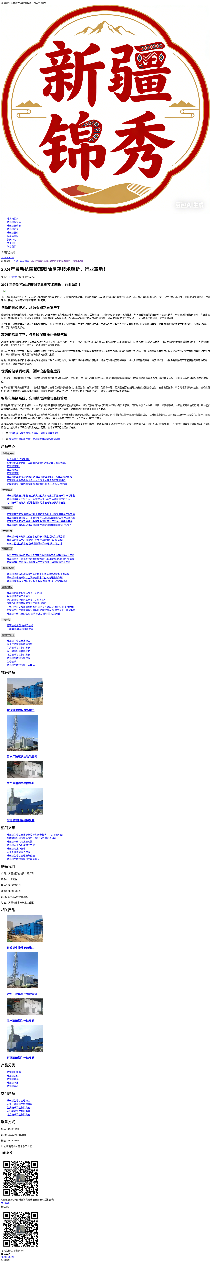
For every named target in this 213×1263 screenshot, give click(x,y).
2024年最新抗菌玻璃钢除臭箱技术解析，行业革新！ (57, 261)
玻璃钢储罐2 (13, 466)
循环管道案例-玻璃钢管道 (20, 625)
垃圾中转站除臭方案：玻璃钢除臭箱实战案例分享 (34, 439)
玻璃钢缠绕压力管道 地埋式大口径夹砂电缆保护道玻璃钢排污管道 (41, 495)
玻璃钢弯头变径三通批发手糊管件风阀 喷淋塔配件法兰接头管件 (39, 521)
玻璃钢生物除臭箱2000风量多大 (23, 859)
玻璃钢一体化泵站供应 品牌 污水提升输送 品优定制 (33, 614)
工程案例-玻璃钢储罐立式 (20, 629)
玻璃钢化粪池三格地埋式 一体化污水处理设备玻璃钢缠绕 (36, 480)
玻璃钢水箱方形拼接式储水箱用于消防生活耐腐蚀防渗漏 (36, 536)
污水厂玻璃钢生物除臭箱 (19, 644)
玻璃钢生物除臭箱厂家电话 (21, 665)
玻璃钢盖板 (7, 549)
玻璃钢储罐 (13, 473)
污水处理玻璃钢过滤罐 (18, 852)
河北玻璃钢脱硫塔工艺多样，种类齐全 (26, 600)
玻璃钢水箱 (7, 531)
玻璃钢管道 (13, 229)
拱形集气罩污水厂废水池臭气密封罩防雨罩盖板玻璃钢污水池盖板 (40, 555)
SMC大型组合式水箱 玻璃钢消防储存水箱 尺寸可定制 (34, 543)
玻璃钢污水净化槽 (16, 848)
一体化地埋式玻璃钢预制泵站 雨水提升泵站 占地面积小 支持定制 (40, 607)
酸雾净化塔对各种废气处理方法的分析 (26, 603)
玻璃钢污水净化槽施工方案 (21, 845)
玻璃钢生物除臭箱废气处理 (21, 855)
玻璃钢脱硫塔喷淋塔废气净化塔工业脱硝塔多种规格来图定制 (38, 574)
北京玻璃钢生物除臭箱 (18, 655)
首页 (15, 261)
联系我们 (11, 246)
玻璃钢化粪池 (14, 225)
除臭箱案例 (13, 236)
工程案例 (6, 619)
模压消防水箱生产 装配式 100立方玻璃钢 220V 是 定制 (35, 540)
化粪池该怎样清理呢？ (18, 459)
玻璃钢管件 (13, 232)
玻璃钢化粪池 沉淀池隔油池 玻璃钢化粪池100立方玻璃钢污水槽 (39, 477)
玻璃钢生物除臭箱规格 (18, 658)
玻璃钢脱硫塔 (8, 568)
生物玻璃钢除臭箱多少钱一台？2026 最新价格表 (31, 838)
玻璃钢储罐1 (13, 470)
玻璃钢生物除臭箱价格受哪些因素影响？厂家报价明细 (35, 835)
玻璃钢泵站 (7, 587)
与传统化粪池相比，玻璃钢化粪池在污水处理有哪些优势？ (37, 463)
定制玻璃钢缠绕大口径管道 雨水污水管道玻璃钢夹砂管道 (36, 502)
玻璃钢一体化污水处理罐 (19, 841)
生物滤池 (11, 661)
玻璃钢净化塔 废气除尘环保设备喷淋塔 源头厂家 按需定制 (37, 581)
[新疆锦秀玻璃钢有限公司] (105, 213)
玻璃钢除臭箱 (14, 222)
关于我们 (11, 243)
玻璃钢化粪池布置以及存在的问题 (24, 593)
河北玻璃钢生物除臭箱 (18, 651)
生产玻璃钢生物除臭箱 (18, 648)
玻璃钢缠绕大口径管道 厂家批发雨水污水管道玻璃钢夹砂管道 (38, 499)
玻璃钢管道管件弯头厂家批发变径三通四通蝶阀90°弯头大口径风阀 (41, 518)
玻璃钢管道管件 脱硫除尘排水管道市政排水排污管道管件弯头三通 (41, 514)
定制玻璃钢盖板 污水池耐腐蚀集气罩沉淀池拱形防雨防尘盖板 (38, 562)
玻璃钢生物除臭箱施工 (18, 641)
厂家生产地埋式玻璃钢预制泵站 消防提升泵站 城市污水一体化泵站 (41, 610)
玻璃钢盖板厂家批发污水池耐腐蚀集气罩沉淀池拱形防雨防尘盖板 (40, 559)
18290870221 (7, 257)
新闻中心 (11, 239)
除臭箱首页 (13, 218)
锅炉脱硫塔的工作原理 (18, 596)
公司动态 (24, 261)
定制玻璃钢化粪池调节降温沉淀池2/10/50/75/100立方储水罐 (37, 484)
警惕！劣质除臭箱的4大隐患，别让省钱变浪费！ (34, 433)
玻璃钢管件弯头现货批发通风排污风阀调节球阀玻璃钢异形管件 (39, 525)
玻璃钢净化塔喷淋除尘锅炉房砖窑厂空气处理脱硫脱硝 (35, 577)
